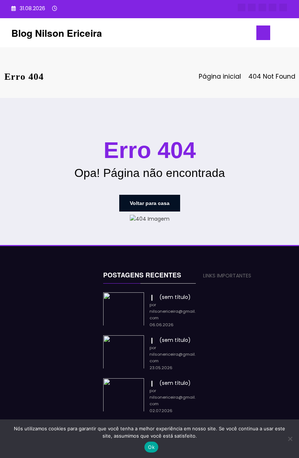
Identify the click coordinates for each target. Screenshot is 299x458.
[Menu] (263, 32)
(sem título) (175, 297)
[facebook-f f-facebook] (241, 7)
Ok (151, 447)
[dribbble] (262, 7)
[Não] (290, 438)
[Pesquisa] (279, 34)
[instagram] (272, 7)
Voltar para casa (150, 203)
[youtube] (283, 7)
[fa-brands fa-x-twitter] (252, 7)
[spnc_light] (290, 33)
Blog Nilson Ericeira (56, 33)
